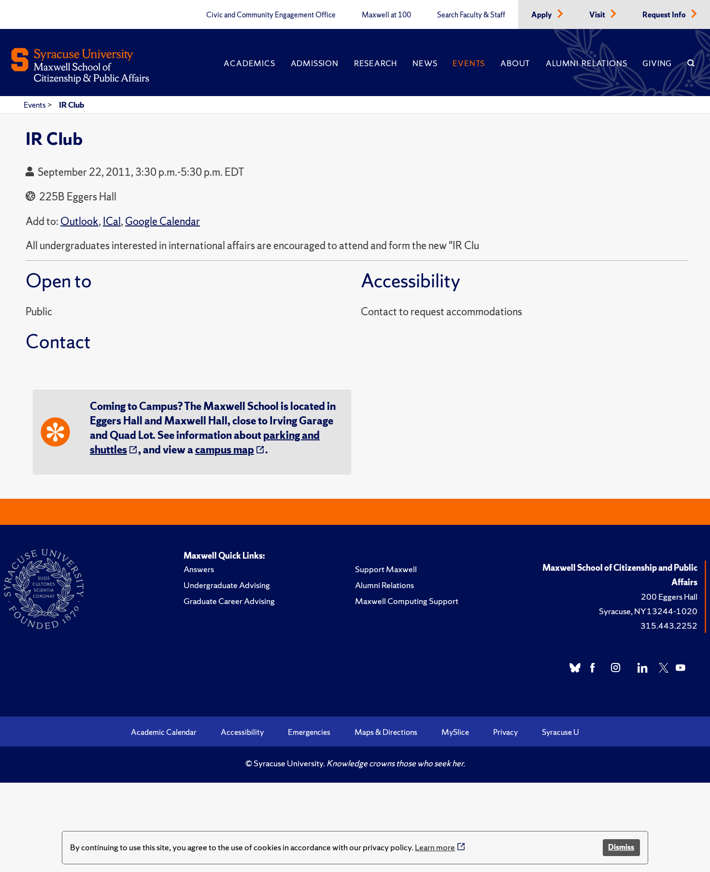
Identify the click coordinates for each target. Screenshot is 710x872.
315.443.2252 (668, 625)
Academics (249, 63)
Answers (199, 569)
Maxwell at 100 (386, 15)
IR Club (71, 104)
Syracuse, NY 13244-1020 (648, 611)
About (515, 63)
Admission (315, 63)
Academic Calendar (164, 732)
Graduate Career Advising (229, 600)
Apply (542, 15)
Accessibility (242, 732)
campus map (224, 450)
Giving (657, 63)
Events (469, 63)
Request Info (664, 15)
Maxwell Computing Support (406, 600)
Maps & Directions (386, 732)
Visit (598, 15)
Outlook (79, 221)
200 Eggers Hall (669, 596)
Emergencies (309, 732)
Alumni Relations (586, 63)
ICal (112, 221)
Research (375, 63)
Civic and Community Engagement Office (271, 15)
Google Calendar (162, 221)
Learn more (435, 847)
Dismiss (621, 847)
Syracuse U (560, 732)
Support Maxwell (386, 569)
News (424, 63)
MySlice (455, 732)
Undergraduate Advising (227, 585)
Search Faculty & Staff (471, 15)
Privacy (505, 732)
